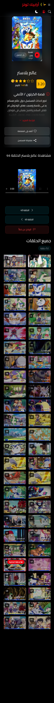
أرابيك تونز (30, 4)
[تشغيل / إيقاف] (37, 55)
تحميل (19, 55)
